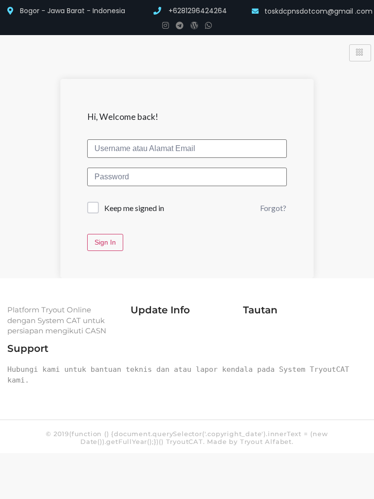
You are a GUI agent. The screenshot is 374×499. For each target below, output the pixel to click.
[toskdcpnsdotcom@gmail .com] (255, 11)
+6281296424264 (197, 11)
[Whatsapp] (208, 25)
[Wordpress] (194, 25)
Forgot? (273, 207)
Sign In (105, 242)
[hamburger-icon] (360, 52)
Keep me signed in (134, 207)
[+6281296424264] (157, 11)
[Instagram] (165, 25)
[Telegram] (180, 25)
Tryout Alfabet (266, 441)
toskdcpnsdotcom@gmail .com (318, 11)
